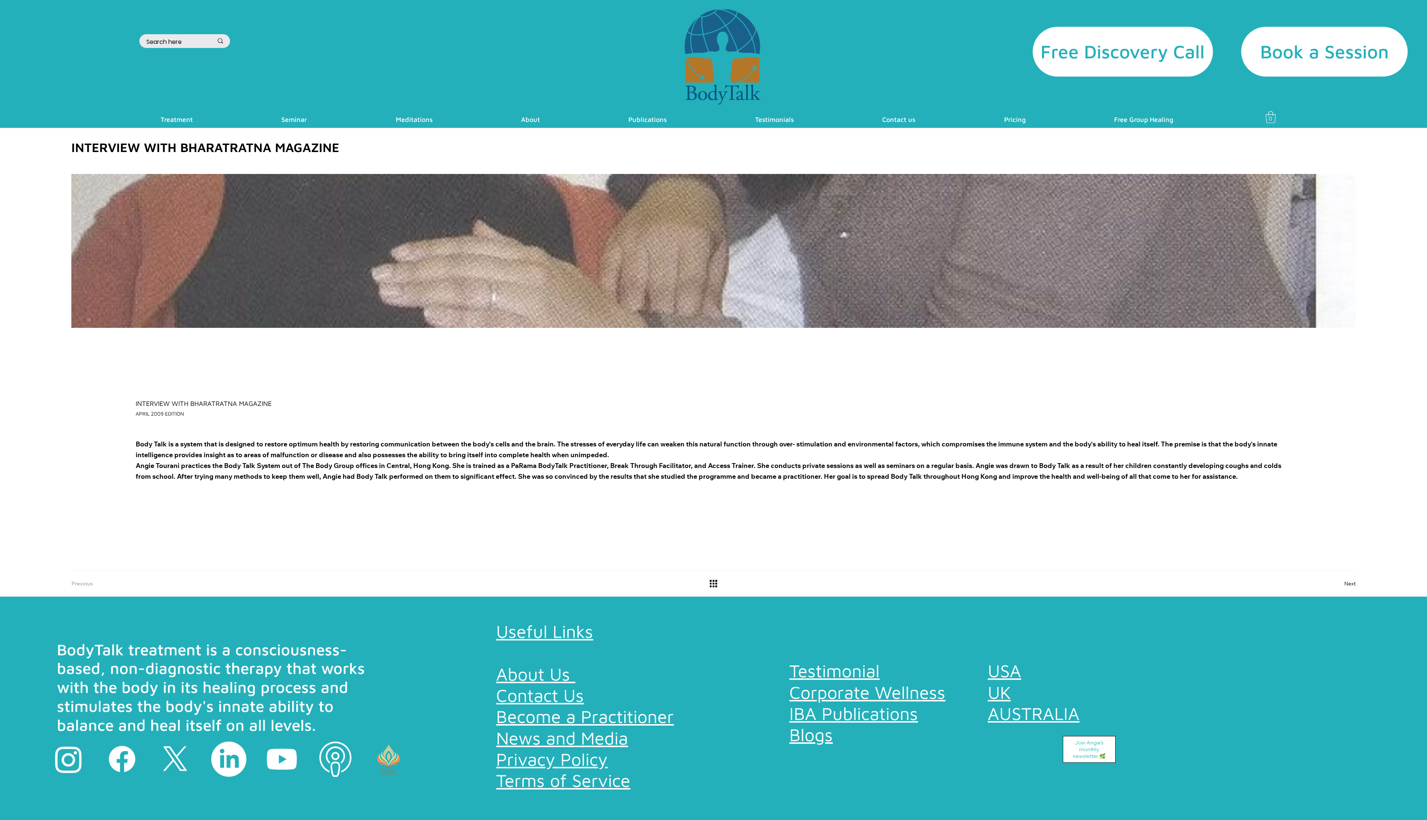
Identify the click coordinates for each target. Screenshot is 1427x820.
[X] (175, 759)
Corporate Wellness (867, 692)
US (999, 670)
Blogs (811, 734)
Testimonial (834, 670)
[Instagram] (68, 759)
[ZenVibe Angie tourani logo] (388, 759)
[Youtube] (282, 759)
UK (999, 692)
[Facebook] (122, 759)
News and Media (562, 737)
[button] (177, 119)
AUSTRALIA (1034, 713)
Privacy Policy (552, 759)
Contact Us (540, 695)
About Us (535, 674)
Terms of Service (563, 780)
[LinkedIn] (228, 759)
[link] (1271, 117)
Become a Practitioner (585, 716)
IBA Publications (853, 713)
